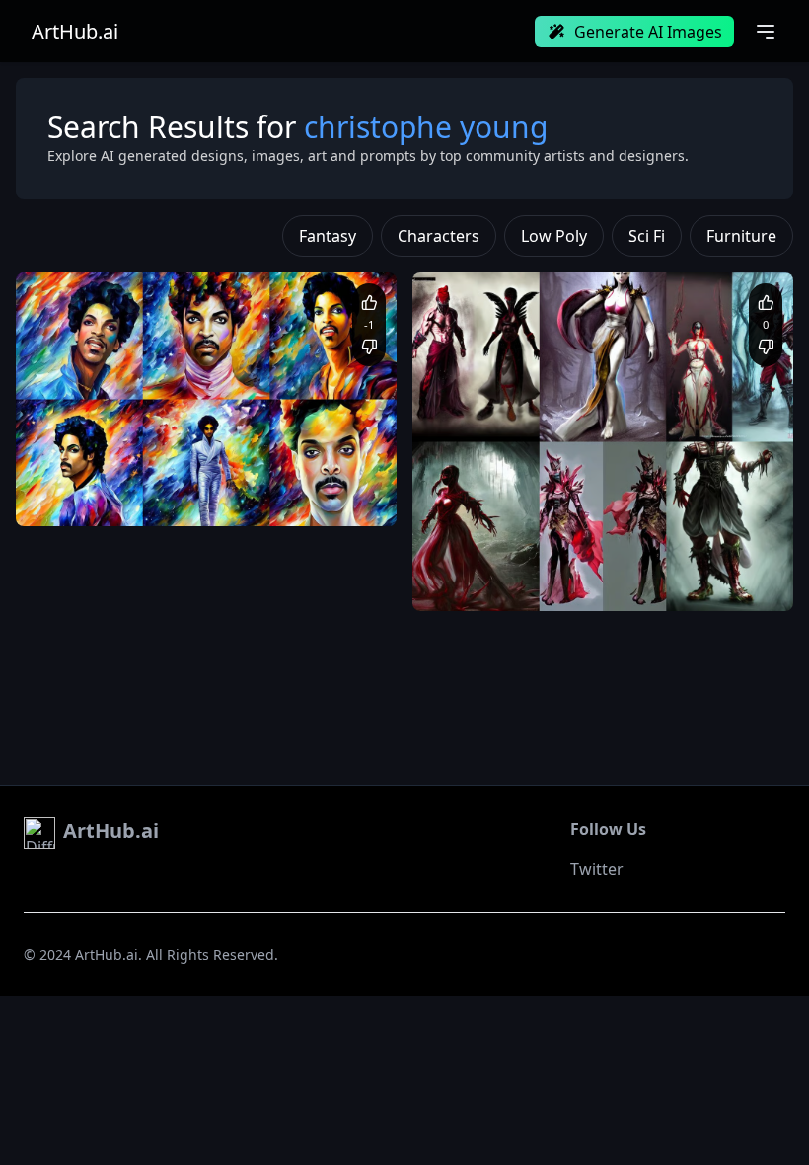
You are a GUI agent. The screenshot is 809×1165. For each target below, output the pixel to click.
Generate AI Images (648, 31)
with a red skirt (687, 581)
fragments (605, 581)
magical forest (524, 581)
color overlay (213, 496)
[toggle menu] (765, 31)
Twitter (597, 869)
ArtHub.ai (75, 31)
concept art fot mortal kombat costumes (549, 562)
